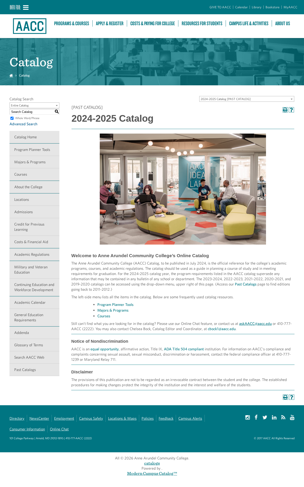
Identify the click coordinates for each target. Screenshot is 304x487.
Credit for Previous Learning (29, 227)
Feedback (166, 418)
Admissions (23, 212)
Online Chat (59, 429)
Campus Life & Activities (248, 23)
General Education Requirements (28, 317)
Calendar (241, 7)
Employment (64, 418)
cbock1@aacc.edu (222, 329)
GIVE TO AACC (220, 7)
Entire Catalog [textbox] (20, 105)
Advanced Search (23, 124)
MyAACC (290, 7)
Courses (20, 174)
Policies (148, 418)
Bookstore (273, 7)
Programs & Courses (71, 23)
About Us (282, 23)
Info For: (15, 7)
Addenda (21, 332)
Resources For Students (202, 23)
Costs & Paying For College (152, 23)
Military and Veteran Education (31, 270)
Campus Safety (91, 418)
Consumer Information (27, 429)
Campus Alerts (190, 418)
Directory (17, 418)
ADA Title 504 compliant (184, 349)
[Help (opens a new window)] (291, 109)
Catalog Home (25, 137)
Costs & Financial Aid (31, 242)
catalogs (152, 463)
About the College (28, 187)
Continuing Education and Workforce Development (34, 287)
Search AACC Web (29, 357)
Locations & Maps (122, 418)
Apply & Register (110, 23)
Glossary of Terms (28, 345)
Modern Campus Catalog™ (152, 473)
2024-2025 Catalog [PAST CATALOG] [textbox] (226, 99)
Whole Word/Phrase (27, 118)
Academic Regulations (31, 254)
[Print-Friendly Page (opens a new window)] (285, 109)
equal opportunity (104, 349)
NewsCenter (39, 418)
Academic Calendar (30, 302)
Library (256, 7)
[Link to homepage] (29, 26)
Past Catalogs (25, 369)
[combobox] (246, 99)
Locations (21, 199)
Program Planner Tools (32, 149)
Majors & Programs (30, 162)
